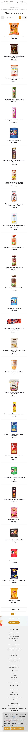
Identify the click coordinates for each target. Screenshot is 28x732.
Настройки (7, 728)
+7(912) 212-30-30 (14, 689)
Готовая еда (14, 646)
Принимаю (20, 728)
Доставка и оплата (14, 638)
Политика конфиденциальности (14, 681)
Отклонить (13, 728)
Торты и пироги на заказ (14, 658)
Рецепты (14, 640)
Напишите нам (14, 622)
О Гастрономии (14, 629)
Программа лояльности (14, 632)
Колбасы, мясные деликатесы (14, 650)
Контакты (14, 673)
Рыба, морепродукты (14, 655)
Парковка (14, 675)
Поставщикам (14, 677)
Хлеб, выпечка (14, 665)
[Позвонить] (17, 2)
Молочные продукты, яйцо (14, 660)
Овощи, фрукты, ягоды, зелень (14, 648)
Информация (14, 670)
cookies (16, 714)
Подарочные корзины (14, 636)
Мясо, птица (14, 653)
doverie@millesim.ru (14, 699)
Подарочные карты (14, 634)
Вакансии (14, 679)
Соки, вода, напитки (14, 667)
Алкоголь (14, 663)
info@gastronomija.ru (14, 694)
